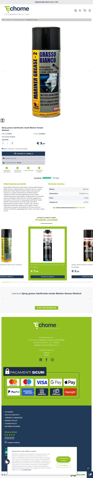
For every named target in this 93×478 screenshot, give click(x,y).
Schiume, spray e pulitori (18, 19)
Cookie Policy (10, 423)
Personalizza (63, 465)
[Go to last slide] (2, 253)
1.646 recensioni (9, 437)
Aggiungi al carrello (47, 276)
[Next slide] (90, 71)
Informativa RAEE (11, 426)
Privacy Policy (10, 421)
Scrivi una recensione (46, 308)
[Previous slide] (2, 71)
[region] (42, 461)
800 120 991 (80, 208)
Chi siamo (8, 412)
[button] (2, 120)
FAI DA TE (9, 19)
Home (3, 19)
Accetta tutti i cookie (63, 459)
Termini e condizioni (12, 418)
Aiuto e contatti (11, 415)
